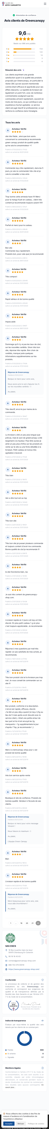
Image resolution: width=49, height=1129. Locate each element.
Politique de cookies (36, 1124)
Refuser (21, 1124)
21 (32, 923)
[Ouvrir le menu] (45, 4)
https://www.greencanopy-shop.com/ (23, 969)
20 (27, 923)
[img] (23, 70)
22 (38, 923)
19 (21, 923)
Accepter (9, 1124)
